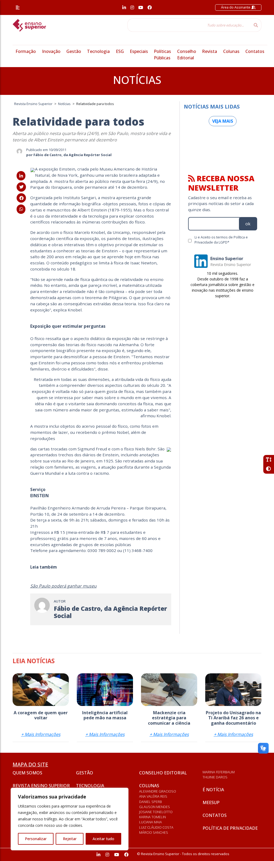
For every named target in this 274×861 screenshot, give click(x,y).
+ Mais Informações (40, 734)
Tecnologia (98, 51)
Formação (26, 51)
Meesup (211, 802)
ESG (120, 51)
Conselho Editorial (163, 773)
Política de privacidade (230, 828)
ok (247, 224)
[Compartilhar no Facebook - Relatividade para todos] (21, 198)
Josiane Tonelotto (156, 811)
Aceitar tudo (103, 838)
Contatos (254, 51)
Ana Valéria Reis (153, 796)
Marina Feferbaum (219, 772)
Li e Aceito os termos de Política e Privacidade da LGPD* (221, 240)
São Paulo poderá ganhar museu (63, 586)
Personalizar (36, 838)
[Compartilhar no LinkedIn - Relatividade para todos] (21, 176)
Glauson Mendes (154, 806)
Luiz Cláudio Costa (156, 827)
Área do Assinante (236, 7)
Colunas (231, 51)
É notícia (213, 790)
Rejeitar (70, 838)
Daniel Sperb (150, 801)
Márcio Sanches (153, 832)
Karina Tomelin (152, 816)
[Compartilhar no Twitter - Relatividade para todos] (21, 187)
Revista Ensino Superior (41, 786)
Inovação (51, 51)
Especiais (139, 51)
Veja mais (222, 121)
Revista (209, 51)
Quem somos (27, 773)
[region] (69, 819)
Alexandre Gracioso (157, 791)
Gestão (73, 51)
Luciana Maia (150, 822)
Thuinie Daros (215, 777)
